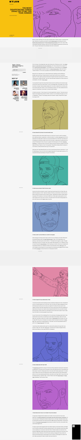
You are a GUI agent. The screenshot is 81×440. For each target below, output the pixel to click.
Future (60, 247)
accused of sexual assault (42, 422)
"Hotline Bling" (55, 318)
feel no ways (44, 79)
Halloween (65, 67)
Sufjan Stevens (60, 375)
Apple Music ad (37, 367)
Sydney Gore (12, 35)
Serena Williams (43, 243)
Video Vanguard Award (48, 239)
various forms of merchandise (40, 67)
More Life (47, 327)
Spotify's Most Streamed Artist (38, 42)
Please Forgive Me (40, 322)
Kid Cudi (60, 137)
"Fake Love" (61, 245)
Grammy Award (54, 41)
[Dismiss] (79, 425)
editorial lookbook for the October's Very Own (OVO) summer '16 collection (52, 417)
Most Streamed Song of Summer (52, 42)
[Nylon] (14, 1)
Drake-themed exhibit (55, 68)
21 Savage (38, 248)
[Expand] (73, 425)
